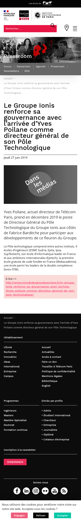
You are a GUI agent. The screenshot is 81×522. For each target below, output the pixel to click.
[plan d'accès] (66, 30)
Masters (8, 415)
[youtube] (54, 490)
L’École (8, 347)
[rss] (64, 490)
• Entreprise (49, 425)
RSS (27, 70)
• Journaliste (49, 429)
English (46, 385)
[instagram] (35, 490)
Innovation (10, 356)
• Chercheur (49, 420)
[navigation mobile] (75, 30)
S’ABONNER (15, 462)
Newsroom (23, 66)
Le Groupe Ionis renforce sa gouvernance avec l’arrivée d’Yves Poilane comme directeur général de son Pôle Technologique (37, 88)
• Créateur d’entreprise (55, 439)
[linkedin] (26, 490)
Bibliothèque (49, 381)
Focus (7, 66)
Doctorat (9, 425)
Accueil (8, 317)
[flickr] (45, 490)
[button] (19, 515)
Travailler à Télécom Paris (57, 366)
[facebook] (17, 490)
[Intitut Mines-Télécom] (47, 3)
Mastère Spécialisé (15, 420)
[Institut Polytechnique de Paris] (47, 17)
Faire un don (49, 361)
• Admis (46, 410)
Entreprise (10, 371)
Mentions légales (52, 376)
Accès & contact (51, 356)
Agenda (40, 66)
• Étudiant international (56, 415)
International (11, 366)
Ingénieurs (10, 410)
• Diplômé (47, 434)
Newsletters (11, 70)
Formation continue (16, 429)
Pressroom (57, 66)
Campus (8, 376)
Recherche (10, 352)
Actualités (48, 352)
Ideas (7, 361)
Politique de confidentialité (58, 371)
